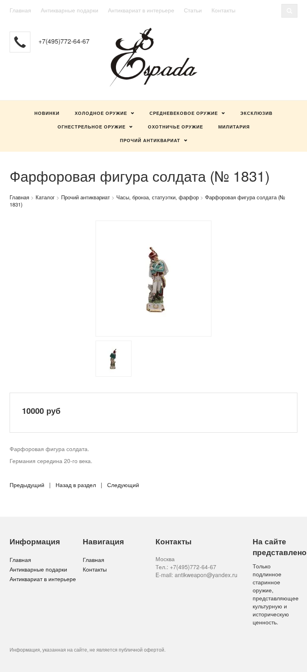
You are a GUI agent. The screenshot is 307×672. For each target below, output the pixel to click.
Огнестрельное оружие (92, 127)
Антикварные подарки (69, 10)
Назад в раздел (76, 485)
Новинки (47, 113)
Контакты (223, 10)
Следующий (123, 485)
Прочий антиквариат (150, 140)
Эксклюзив (256, 113)
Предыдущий (27, 485)
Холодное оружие (101, 113)
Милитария (234, 127)
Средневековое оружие (184, 113)
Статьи (193, 10)
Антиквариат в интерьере (141, 10)
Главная (20, 10)
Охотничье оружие (175, 127)
